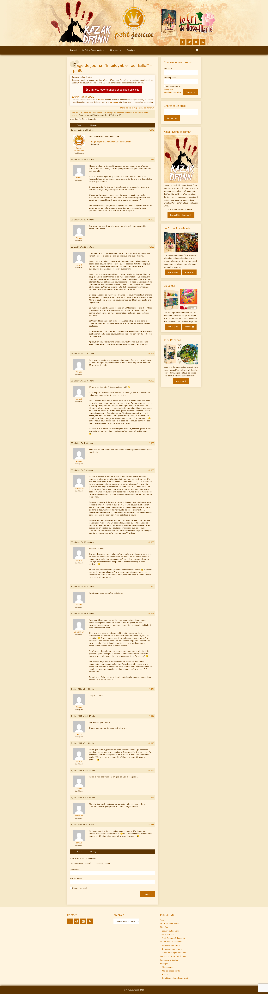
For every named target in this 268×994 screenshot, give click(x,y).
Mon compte (167, 967)
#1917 (151, 159)
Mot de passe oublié (172, 92)
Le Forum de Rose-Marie (91, 113)
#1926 (151, 381)
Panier (165, 974)
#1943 (151, 689)
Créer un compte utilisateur (174, 953)
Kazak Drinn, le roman (180, 215)
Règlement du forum (171, 945)
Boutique (131, 50)
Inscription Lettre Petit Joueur (173, 956)
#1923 (151, 247)
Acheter (188, 272)
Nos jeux (114, 50)
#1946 (151, 770)
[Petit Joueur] (134, 23)
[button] (104, 50)
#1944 (151, 716)
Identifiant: (74, 869)
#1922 (151, 220)
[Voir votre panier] (197, 50)
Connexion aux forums (172, 949)
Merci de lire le (136, 108)
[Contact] (196, 42)
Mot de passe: (76, 878)
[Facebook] (182, 42)
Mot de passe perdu (171, 971)
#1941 (151, 614)
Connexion (147, 894)
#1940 (151, 586)
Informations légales (169, 960)
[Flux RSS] (202, 42)
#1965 (151, 797)
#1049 (151, 130)
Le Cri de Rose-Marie (92, 50)
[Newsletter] (189, 42)
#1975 (151, 824)
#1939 (151, 542)
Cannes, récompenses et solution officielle (113, 89)
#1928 (151, 443)
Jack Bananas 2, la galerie (173, 938)
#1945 (151, 743)
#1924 (151, 354)
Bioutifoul (164, 927)
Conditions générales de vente (175, 978)
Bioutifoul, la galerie (170, 931)
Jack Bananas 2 (167, 934)
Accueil (73, 50)
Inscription (168, 89)
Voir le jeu (172, 272)
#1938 (151, 470)
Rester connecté (79, 888)
